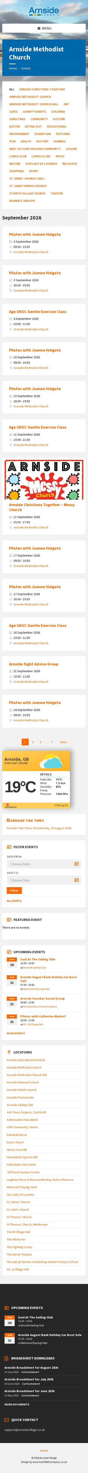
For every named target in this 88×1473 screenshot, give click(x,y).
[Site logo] (44, 15)
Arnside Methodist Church (30, 97)
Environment (19, 134)
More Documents (17, 1404)
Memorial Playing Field (36, 989)
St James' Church (18, 1202)
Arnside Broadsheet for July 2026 (29, 1379)
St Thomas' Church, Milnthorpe (27, 1224)
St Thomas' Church (19, 1217)
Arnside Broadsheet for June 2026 (29, 1391)
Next (63, 742)
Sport (34, 171)
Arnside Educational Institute (40, 1006)
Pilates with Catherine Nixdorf (43, 1016)
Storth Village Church (27, 193)
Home (13, 68)
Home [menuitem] (44, 1450)
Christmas (17, 119)
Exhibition (43, 134)
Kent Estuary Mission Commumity (35, 149)
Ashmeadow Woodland (22, 1120)
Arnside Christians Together (42, 89)
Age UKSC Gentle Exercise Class (37, 311)
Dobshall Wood (17, 1135)
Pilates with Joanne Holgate (35, 234)
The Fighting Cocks (19, 1247)
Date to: (13, 873)
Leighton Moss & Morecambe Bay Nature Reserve (40, 1180)
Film (12, 141)
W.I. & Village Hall (33, 1024)
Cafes (13, 112)
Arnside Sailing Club (34, 967)
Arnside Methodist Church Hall (34, 104)
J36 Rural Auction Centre (23, 1172)
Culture (59, 119)
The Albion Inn (16, 1239)
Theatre (56, 193)
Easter (14, 126)
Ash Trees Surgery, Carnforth (26, 1112)
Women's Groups (22, 201)
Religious (69, 164)
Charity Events (34, 112)
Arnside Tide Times (27, 820)
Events (26, 68)
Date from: (14, 856)
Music (60, 156)
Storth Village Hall (18, 1232)
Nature (14, 164)
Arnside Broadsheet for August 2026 (31, 1368)
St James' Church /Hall (27, 178)
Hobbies (59, 141)
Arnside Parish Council (21, 1090)
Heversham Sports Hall (22, 1157)
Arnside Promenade (20, 1097)
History (42, 141)
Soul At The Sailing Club (37, 959)
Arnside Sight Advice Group (33, 664)
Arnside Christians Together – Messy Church (42, 507)
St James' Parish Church (27, 186)
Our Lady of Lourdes (41, 164)
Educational (57, 126)
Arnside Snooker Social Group (42, 998)
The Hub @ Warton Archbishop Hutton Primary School (42, 1262)
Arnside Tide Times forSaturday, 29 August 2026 (39, 828)
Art (66, 104)
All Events (14, 900)
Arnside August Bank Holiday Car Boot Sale (48, 979)
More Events (16, 1033)
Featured (63, 134)
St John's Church (18, 1210)
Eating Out (33, 126)
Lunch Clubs (41, 156)
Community (39, 119)
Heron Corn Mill (17, 1150)
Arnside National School (23, 1082)
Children (58, 112)
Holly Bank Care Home (21, 1164)
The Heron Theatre (19, 1254)
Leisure (71, 149)
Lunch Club (18, 156)
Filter (14, 890)
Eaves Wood (15, 1142)
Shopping (16, 171)
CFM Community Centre (22, 1127)
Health (26, 141)
